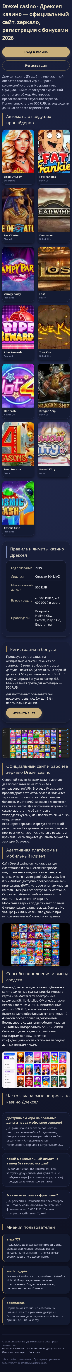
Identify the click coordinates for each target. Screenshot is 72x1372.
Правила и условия (13, 1348)
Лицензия (34, 1352)
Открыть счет (24, 713)
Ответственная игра (13, 1352)
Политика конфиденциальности (45, 1348)
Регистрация (36, 65)
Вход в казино (36, 52)
